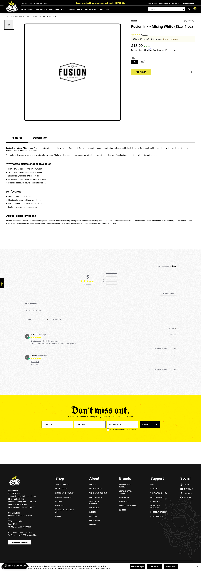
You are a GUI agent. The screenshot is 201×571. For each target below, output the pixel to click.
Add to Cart (141, 72)
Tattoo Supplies (27, 9)
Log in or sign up (170, 39)
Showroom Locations (155, 506)
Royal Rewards (152, 3)
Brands (58, 501)
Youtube (187, 497)
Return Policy (156, 501)
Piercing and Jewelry (57, 9)
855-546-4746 (176, 3)
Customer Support (164, 3)
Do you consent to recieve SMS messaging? (123, 429)
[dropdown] (37, 319)
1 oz (134, 62)
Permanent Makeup (75, 9)
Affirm (58, 516)
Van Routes (94, 508)
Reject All (154, 567)
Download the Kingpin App (65, 511)
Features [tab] (17, 137)
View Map (33, 535)
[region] (100, 567)
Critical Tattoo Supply (125, 492)
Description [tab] (40, 137)
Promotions (94, 520)
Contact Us (155, 489)
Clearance (60, 505)
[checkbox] (64, 319)
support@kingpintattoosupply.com (22, 496)
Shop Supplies (41, 9)
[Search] (183, 9)
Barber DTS (124, 501)
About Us (93, 485)
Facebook (188, 493)
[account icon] (189, 9)
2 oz (142, 62)
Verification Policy (158, 493)
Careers (92, 512)
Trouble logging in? (189, 3)
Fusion (134, 21)
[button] (15, 566)
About (108, 9)
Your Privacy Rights (19, 542)
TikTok (186, 485)
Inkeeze (122, 510)
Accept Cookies (171, 567)
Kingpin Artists (95, 497)
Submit (145, 424)
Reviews (92, 524)
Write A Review (168, 293)
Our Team (93, 516)
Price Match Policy (158, 512)
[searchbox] (51, 310)
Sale (101, 9)
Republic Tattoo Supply (126, 486)
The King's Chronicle (98, 493)
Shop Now (117, 3)
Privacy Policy (156, 516)
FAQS (152, 485)
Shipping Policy (157, 497)
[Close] (197, 566)
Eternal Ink (124, 497)
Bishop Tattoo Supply (128, 506)
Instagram (188, 489)
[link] (110, 284)
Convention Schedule (94, 502)
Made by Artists (91, 9)
